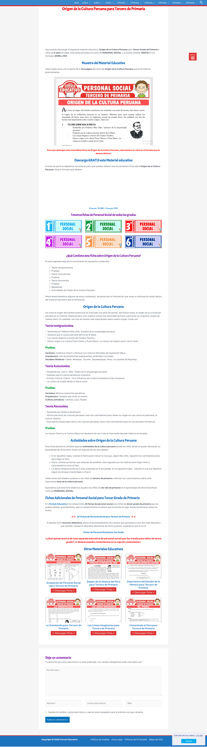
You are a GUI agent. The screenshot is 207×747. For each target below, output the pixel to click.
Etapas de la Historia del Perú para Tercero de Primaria (103, 583)
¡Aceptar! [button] (188, 741)
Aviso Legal (117, 739)
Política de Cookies (100, 739)
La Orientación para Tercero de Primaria (63, 627)
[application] (89, 2)
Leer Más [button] (199, 735)
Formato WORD (96, 208)
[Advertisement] (103, 32)
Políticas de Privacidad (136, 739)
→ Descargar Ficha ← (63, 590)
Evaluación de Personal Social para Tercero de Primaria (64, 584)
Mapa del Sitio (156, 739)
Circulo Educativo (58, 504)
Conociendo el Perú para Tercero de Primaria (143, 627)
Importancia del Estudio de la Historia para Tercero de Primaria (143, 584)
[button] (201, 2)
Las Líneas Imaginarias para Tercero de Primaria (103, 627)
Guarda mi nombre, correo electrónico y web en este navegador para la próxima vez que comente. (95, 712)
